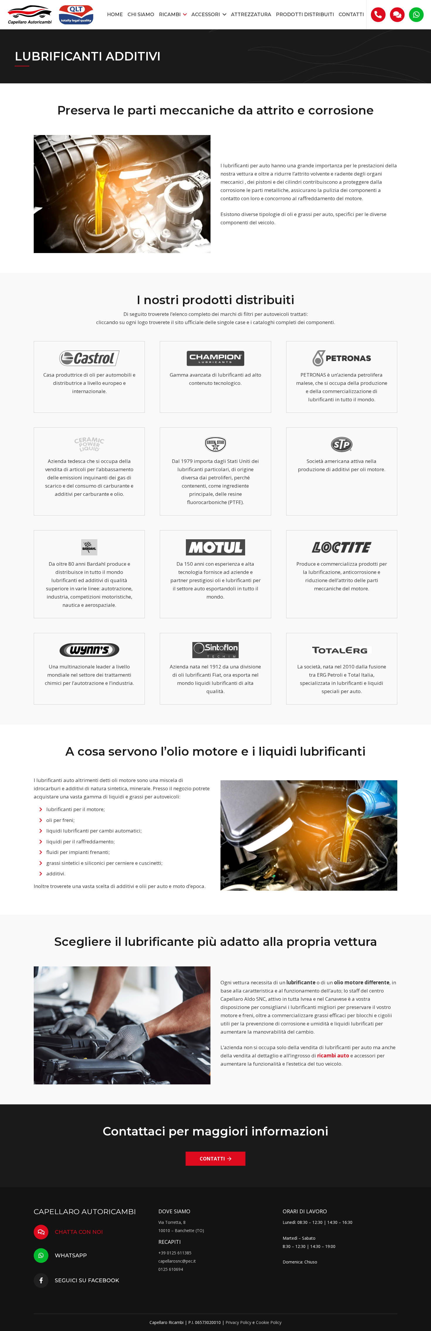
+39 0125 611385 (174, 1253)
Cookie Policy (268, 1322)
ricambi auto (333, 1055)
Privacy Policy (238, 1322)
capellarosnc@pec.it (177, 1261)
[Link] (30, 14)
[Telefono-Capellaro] (378, 14)
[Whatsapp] (44, 1255)
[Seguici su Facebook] (44, 1280)
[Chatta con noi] (44, 1232)
